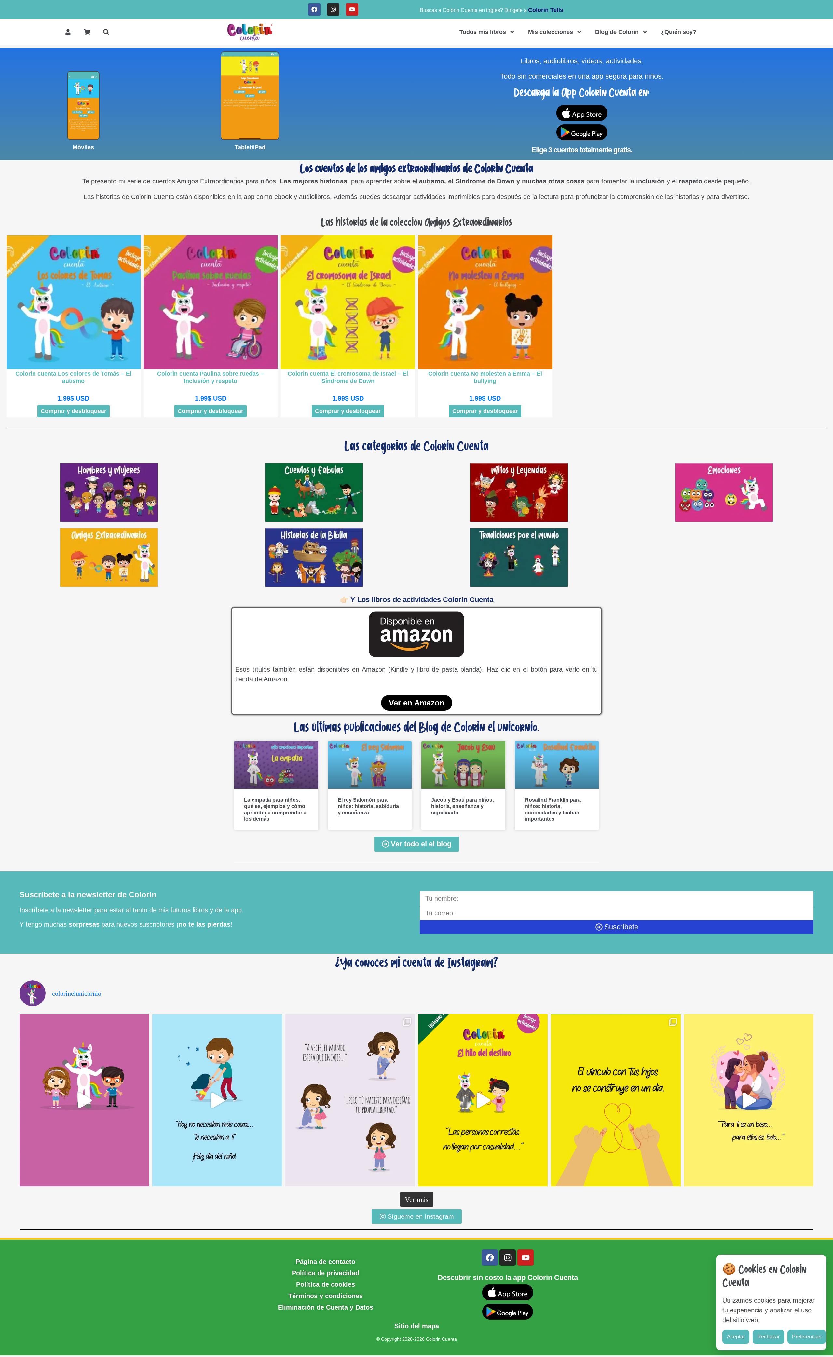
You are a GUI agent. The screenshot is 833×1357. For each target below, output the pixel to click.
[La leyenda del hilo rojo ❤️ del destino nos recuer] (483, 1100)
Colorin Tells (545, 10)
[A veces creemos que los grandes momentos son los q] (615, 1100)
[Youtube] (352, 9)
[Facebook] (314, 9)
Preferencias (806, 1336)
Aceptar (736, 1336)
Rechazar (768, 1336)
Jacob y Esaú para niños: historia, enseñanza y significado (462, 806)
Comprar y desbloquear (73, 411)
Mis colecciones (550, 32)
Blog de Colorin (617, 32)
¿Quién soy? (678, 32)
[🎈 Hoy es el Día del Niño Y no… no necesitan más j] (217, 1100)
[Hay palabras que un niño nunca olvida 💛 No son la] (84, 1100)
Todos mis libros (482, 32)
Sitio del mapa (416, 1326)
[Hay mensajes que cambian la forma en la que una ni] (350, 1100)
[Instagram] (333, 9)
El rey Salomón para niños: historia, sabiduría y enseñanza (368, 806)
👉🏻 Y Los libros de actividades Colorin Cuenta (416, 600)
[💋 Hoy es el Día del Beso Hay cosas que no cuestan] (748, 1100)
